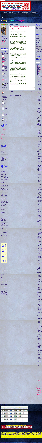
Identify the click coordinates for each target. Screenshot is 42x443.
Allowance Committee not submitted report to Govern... (39, 299)
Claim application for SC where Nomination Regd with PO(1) (4, 184)
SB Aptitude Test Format (4, 293)
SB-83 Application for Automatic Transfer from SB (4, 231)
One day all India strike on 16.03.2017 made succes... (39, 270)
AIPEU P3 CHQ (3, 90)
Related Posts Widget (33, 87)
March (38, 74)
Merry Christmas (38, 42)
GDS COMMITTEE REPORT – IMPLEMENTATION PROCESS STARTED (39, 267)
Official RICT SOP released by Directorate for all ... (39, 290)
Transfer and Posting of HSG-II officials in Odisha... (39, 106)
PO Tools (37, 32)
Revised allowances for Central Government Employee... (39, 87)
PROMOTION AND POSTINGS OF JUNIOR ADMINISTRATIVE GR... (39, 358)
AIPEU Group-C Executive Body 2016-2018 (9, 12)
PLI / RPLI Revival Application (4, 290)
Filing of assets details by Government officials (39, 84)
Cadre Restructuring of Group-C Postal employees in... (39, 227)
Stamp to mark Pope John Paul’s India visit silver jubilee (38, 40)
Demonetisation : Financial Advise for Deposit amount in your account (5, 120)
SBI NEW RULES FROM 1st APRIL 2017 (39, 282)
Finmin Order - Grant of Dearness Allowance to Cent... (39, 109)
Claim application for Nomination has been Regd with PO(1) (4, 180)
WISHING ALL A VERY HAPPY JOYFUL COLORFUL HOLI (39, 295)
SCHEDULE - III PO (3, 161)
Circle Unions (2, 13)
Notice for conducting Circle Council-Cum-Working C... (39, 210)
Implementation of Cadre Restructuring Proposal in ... (39, 147)
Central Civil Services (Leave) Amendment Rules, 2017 (39, 232)
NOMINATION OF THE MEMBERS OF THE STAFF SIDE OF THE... (39, 115)
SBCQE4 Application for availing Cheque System (4, 234)
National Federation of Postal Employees (4, 58)
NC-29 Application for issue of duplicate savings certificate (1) (4, 199)
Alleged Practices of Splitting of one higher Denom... (39, 287)
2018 (37, 65)
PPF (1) (2, 213)
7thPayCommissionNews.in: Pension (39, 28)
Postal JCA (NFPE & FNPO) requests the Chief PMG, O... (39, 235)
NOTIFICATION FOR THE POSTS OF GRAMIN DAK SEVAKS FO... (39, 181)
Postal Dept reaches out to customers (39, 36)
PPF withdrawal (3, 219)
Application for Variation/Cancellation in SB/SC (4, 174)
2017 (37, 66)
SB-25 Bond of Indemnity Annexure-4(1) (4, 228)
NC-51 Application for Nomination (3, 205)
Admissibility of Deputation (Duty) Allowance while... (39, 355)
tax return (19, 66)
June (38, 71)
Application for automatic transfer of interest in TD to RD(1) (4, 169)
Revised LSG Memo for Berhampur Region (38, 128)
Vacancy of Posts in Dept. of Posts (38, 38)
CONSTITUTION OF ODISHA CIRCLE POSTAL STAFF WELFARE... (39, 244)
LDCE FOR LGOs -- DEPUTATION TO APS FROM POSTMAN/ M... (39, 125)
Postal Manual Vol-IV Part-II (4, 157)
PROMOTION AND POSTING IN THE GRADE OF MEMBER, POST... (39, 263)
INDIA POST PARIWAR (4, 113)
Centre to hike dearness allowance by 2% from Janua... (39, 329)
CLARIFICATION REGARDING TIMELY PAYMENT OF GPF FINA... (39, 340)
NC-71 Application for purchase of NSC (3, 209)
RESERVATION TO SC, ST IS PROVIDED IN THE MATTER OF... (39, 174)
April (38, 73)
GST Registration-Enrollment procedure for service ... (39, 90)
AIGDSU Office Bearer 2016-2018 (33, 12)
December (38, 67)
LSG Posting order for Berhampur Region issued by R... (39, 193)
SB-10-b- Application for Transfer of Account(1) (4, 223)
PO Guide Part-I (3, 151)
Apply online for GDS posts (39, 221)
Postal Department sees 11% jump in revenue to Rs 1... (39, 257)
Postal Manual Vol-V (3, 158)
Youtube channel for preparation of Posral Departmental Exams (5, 80)
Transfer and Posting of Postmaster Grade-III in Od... (39, 103)
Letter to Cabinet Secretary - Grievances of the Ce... (39, 112)
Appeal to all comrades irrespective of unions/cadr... (39, 276)
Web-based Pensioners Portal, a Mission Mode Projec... (39, 119)
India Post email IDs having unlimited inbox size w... (39, 364)
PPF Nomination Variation (4, 218)
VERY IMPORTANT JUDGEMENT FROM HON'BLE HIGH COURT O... (39, 170)
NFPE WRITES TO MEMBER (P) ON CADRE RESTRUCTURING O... (39, 260)
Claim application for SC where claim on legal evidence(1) (4, 182)
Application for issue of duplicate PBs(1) (4, 171)
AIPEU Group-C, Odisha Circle (4, 66)
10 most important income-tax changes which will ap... (39, 204)
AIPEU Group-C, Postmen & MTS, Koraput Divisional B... (39, 319)
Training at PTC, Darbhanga (39, 133)
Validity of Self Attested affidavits (39, 81)
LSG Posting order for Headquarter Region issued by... (39, 224)
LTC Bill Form (2, 286)
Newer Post (11, 91)
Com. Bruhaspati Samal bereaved (39, 324)
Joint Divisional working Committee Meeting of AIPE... (39, 321)
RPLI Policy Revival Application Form (3, 220)
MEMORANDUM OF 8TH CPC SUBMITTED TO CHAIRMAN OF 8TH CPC (4, 60)
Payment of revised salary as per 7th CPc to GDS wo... (39, 327)
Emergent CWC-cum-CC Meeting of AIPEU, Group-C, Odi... (39, 190)
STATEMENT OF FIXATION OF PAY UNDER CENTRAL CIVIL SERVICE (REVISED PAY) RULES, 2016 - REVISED (27, 16)
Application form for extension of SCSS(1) (3, 176)
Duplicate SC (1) (3, 190)
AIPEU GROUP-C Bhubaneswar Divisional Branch (5, 106)
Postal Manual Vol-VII (3, 159)
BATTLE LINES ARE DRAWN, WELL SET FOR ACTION (39, 273)
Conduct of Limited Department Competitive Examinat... (39, 131)
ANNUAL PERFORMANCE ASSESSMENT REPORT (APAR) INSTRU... (39, 251)
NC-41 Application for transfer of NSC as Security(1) (4, 204)
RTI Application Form (3, 291)
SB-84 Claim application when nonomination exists (4, 232)
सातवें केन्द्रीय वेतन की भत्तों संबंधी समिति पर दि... (39, 293)
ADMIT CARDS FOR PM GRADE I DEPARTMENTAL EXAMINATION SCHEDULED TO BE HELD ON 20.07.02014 (39, 45)
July (38, 70)
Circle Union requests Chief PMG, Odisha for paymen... (39, 122)
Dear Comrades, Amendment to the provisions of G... (39, 306)
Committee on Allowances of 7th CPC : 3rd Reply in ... (39, 187)
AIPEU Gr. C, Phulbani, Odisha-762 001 (4, 101)
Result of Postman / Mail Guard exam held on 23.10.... (39, 309)
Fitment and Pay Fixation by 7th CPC (10, 13)
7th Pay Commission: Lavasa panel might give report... (39, 177)
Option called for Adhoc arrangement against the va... (39, 217)
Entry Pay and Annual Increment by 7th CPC (21, 13)
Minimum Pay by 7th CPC (31, 13)
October (38, 68)
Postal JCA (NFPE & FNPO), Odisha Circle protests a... (39, 238)
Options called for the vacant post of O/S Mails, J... (39, 220)
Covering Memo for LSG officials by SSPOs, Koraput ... (39, 79)
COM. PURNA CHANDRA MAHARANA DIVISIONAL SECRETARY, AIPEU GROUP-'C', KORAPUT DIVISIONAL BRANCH (5, 39)
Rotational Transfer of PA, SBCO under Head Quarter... (39, 152)
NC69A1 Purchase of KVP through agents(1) (4, 212)
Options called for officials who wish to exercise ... (39, 76)
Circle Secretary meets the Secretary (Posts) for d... (39, 334)
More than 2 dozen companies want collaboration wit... (39, 162)
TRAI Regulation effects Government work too (39, 54)
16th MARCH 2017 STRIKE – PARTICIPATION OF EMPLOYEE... (39, 248)
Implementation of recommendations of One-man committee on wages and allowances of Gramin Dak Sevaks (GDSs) (5, 98)
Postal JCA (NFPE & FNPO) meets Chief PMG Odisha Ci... (39, 149)
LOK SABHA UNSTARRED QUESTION (5, 108)
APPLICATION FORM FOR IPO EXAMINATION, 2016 (7, 17)
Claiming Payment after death (4, 189)
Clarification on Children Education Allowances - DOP (4, 103)
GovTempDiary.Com (38, 31)
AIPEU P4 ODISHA (4, 62)
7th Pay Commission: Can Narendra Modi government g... (39, 214)
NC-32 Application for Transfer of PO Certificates (4, 201)
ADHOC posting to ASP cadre (39, 304)
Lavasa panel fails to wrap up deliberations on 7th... (39, 144)
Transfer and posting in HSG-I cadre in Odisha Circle (39, 136)
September (38, 69)
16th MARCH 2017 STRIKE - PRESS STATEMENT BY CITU (39, 254)
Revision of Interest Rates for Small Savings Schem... (39, 93)
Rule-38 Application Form (4, 292)
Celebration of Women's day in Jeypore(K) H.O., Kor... (39, 312)
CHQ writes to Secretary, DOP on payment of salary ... (39, 141)
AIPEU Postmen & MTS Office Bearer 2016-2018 (22, 12)
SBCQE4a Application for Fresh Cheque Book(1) (4, 236)
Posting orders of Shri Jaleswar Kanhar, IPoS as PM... (39, 198)
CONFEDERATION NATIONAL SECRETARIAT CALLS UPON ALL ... (39, 361)
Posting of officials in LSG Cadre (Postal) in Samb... (39, 184)
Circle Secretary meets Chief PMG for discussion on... (39, 337)
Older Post (33, 91)
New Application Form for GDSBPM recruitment (7, 16)
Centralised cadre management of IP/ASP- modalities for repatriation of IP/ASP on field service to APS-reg (5, 74)
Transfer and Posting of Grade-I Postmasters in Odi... (39, 99)
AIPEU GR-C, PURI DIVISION (4, 111)
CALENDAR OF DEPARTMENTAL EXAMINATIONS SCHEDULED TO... (39, 351)
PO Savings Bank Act (3, 152)
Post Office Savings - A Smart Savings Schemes (39, 302)
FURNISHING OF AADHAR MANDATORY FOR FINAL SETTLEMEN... (39, 344)
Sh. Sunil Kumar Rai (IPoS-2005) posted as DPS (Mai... (39, 97)
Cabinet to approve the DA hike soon (39, 316)
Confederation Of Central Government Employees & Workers (5, 54)
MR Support (3, 78)
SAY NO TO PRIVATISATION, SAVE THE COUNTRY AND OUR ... (39, 347)
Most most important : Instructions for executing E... (39, 164)
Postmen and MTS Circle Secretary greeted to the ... (39, 332)
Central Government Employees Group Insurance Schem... (39, 155)
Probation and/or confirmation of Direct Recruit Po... (39, 159)
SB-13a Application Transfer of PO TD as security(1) (4, 225)
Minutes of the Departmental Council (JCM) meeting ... (39, 230)
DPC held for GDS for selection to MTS (39, 139)
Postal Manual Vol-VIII (3, 160)
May (38, 72)
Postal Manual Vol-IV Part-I (4, 156)
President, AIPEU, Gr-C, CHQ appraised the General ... (39, 201)
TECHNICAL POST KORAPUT (4, 118)
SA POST (3, 72)
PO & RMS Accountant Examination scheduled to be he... (39, 207)
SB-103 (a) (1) (2, 224)
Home (2, 12)
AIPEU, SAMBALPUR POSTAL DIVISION (4, 96)
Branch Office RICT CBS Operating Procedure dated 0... (39, 284)
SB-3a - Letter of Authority (4, 229)
